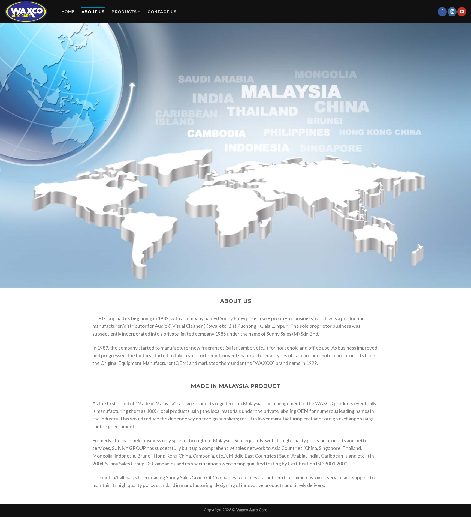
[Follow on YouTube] (461, 11)
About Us (92, 11)
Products (124, 11)
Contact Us (161, 11)
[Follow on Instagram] (452, 11)
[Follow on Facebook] (442, 11)
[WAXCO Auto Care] (28, 11)
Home (67, 11)
